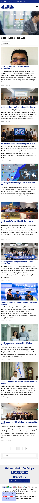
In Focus (19, 28)
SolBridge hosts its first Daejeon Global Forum (18, 107)
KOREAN (3, 1)
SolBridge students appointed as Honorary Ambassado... (17, 262)
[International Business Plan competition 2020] (19, 133)
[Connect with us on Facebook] (12, 472)
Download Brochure (9, 494)
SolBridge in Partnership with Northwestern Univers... (17, 222)
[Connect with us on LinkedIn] (26, 472)
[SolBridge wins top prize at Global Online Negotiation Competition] (19, 332)
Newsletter (19, 31)
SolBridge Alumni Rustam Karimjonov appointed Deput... (19, 382)
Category (5, 43)
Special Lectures (20, 22)
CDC (25, 1)
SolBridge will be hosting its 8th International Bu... (18, 183)
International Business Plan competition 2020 (18, 144)
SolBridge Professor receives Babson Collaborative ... (15, 67)
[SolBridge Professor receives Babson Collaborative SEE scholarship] (19, 56)
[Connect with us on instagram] (19, 472)
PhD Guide (11, 1)
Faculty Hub (18, 1)
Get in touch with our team (19, 481)
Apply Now (9, 499)
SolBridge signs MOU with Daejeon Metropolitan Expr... (19, 423)
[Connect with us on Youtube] (23, 472)
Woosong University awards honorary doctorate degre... (19, 303)
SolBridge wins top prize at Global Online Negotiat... (16, 344)
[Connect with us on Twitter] (16, 472)
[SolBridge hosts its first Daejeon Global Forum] (19, 96)
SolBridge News (20, 19)
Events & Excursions (19, 25)
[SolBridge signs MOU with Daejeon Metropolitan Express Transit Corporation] (19, 411)
